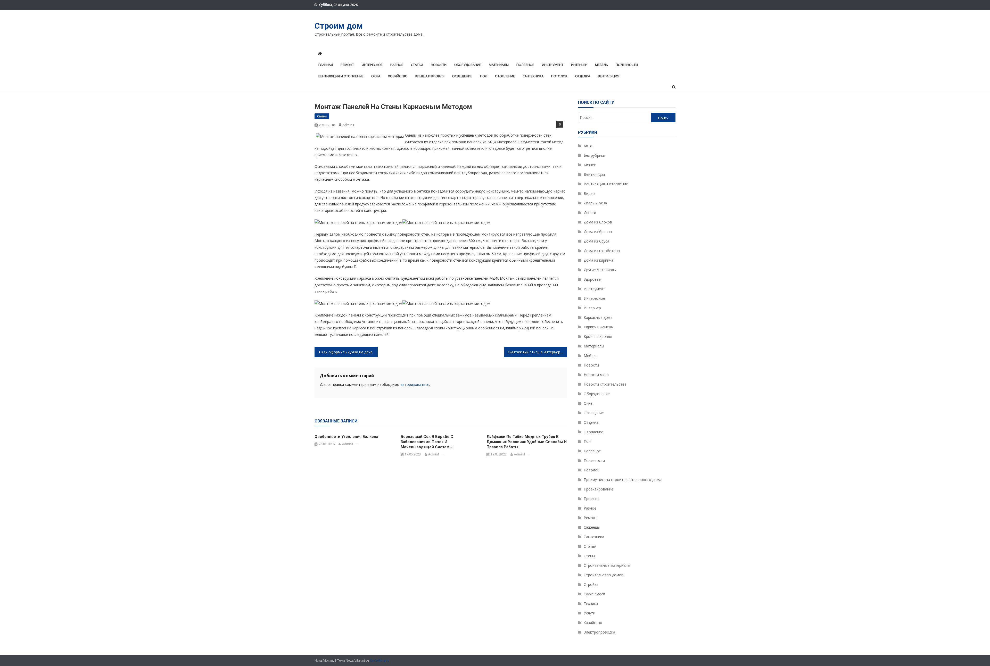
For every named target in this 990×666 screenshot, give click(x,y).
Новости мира (596, 374)
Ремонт (347, 64)
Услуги (589, 613)
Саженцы (592, 527)
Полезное (525, 64)
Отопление (505, 76)
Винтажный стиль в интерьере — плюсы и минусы (537, 351)
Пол (483, 76)
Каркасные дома (598, 317)
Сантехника (533, 76)
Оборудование (467, 64)
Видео (589, 193)
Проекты (591, 498)
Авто (588, 145)
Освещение (462, 76)
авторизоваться (414, 384)
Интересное (372, 64)
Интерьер (579, 64)
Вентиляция (608, 76)
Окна (375, 76)
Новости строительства (605, 384)
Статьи (417, 64)
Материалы (499, 64)
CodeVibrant (379, 660)
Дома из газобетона (602, 250)
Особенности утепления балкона (346, 436)
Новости (439, 64)
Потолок (559, 76)
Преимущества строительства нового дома (622, 479)
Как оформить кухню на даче (347, 351)
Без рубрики (594, 155)
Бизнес (590, 164)
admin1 (348, 124)
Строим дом (339, 26)
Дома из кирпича (598, 260)
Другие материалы (600, 269)
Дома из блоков (598, 222)
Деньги (590, 212)
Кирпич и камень (598, 326)
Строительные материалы (607, 565)
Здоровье (592, 279)
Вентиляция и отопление (341, 76)
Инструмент (552, 64)
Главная (325, 64)
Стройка (591, 584)
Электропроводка (599, 632)
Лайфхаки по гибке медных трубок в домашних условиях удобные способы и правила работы (526, 441)
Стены (589, 555)
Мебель (601, 64)
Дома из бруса (596, 241)
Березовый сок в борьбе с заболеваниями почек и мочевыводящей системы (427, 441)
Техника (591, 603)
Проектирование (598, 489)
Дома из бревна (598, 231)
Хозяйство (398, 76)
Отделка (582, 76)
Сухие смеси (594, 594)
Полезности (627, 64)
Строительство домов (603, 574)
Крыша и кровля (429, 76)
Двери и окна (595, 203)
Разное (396, 64)
